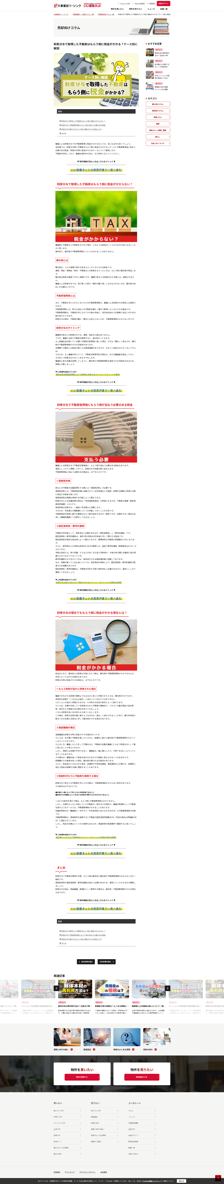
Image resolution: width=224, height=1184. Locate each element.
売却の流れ (95, 1123)
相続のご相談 (96, 1141)
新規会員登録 (133, 1141)
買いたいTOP (59, 1110)
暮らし (157, 137)
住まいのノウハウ (157, 143)
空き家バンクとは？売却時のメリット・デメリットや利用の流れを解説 (86, 837)
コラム (130, 1110)
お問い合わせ (133, 1154)
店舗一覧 (164, 8)
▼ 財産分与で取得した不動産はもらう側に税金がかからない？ (82, 121)
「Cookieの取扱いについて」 (151, 1181)
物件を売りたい (135, 8)
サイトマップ (70, 1172)
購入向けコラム (157, 104)
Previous (56, 988)
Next (167, 988)
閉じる (181, 1181)
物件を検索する (82, 1077)
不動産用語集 (133, 1123)
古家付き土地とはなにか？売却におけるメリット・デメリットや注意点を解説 (88, 582)
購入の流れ (58, 1154)
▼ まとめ (62, 133)
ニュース (151, 8)
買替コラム (158, 117)
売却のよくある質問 (98, 1135)
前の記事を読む (87, 961)
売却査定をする (141, 1077)
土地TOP (57, 1129)
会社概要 (103, 1172)
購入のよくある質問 (61, 1147)
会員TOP (131, 1129)
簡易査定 (94, 1117)
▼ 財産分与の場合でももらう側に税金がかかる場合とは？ (80, 129)
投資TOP (57, 1135)
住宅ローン (58, 1141)
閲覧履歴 (152, 3)
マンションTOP (59, 1123)
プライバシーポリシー (87, 1172)
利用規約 (57, 1172)
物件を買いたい (117, 8)
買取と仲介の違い (97, 1129)
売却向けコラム (157, 111)
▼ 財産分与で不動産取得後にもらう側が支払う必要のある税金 (82, 125)
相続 (157, 124)
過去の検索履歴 (140, 3)
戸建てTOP (58, 1117)
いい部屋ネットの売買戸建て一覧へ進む (96, 169)
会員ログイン (163, 3)
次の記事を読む (105, 961)
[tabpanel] (75, 997)
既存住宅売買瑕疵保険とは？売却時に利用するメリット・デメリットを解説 (87, 374)
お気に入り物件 (125, 3)
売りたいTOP (96, 1110)
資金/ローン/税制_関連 (157, 130)
